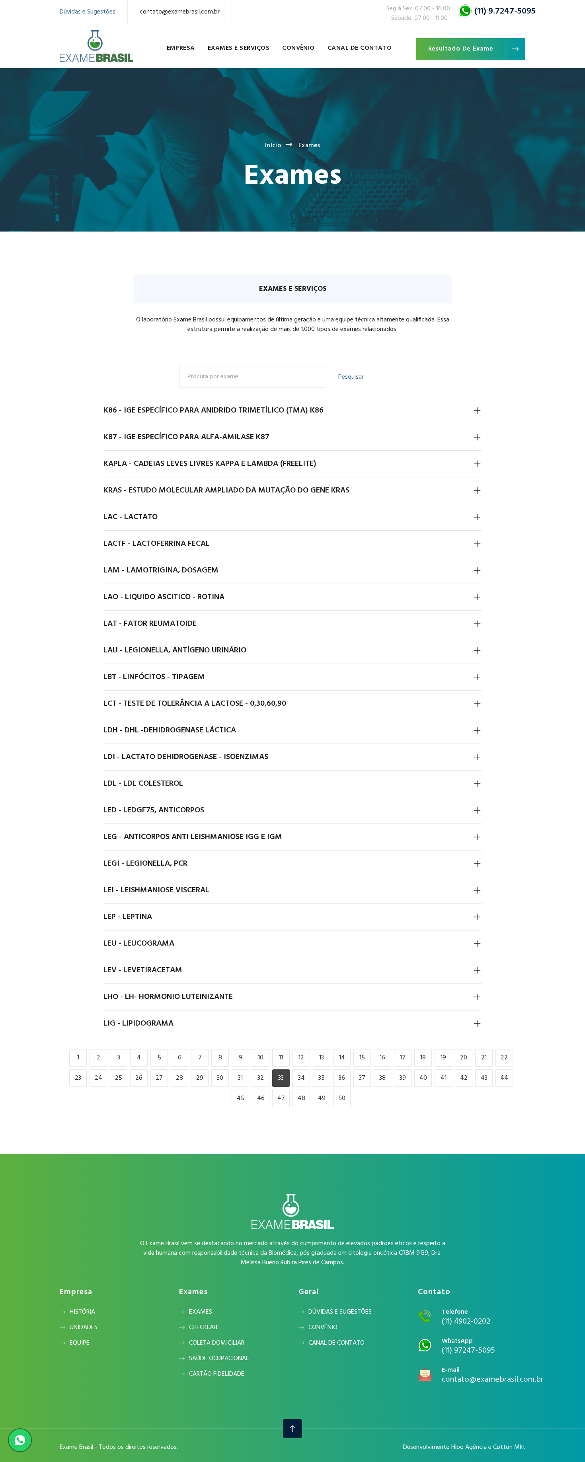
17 (403, 1058)
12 (301, 1058)
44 (504, 1078)
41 (444, 1078)
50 (341, 1098)
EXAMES (200, 1312)
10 (260, 1058)
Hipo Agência (469, 1447)
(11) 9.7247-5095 (505, 11)
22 (504, 1058)
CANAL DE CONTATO (360, 48)
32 (260, 1078)
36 (342, 1078)
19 (443, 1058)
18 (423, 1058)
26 (138, 1078)
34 (301, 1078)
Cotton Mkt (509, 1447)
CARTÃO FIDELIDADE (216, 1374)
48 (301, 1098)
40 (423, 1078)
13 (321, 1058)
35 (321, 1078)
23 (78, 1078)
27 (159, 1078)
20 (463, 1058)
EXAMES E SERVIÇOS (238, 48)
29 (199, 1078)
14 (342, 1058)
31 (240, 1078)
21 (484, 1058)
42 (464, 1078)
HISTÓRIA (82, 1312)
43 (484, 1078)
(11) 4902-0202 (466, 1321)
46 (261, 1098)
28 (179, 1078)
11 (281, 1058)
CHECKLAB (203, 1327)
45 (240, 1098)
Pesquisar (351, 377)
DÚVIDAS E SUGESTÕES (340, 1312)
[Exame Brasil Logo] (96, 46)
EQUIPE (80, 1343)
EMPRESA (181, 48)
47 (281, 1098)
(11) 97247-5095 (468, 1350)
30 (220, 1078)
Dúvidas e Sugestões (87, 12)
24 (98, 1078)
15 (362, 1058)
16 (382, 1058)
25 (118, 1078)
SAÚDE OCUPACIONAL (219, 1358)
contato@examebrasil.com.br (180, 12)
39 (403, 1078)
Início (273, 145)
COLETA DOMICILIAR (216, 1343)
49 (322, 1098)
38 (382, 1078)
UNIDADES (84, 1327)
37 (362, 1078)
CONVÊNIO (298, 48)
